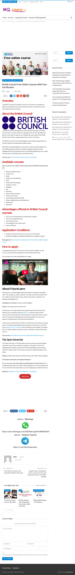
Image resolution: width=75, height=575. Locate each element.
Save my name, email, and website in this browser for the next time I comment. (25, 555)
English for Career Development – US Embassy (23, 371)
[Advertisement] (37, 36)
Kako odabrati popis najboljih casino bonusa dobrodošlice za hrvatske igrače (62, 83)
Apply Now (25, 376)
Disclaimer (16, 568)
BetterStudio (69, 572)
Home (20, 1)
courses (25, 1)
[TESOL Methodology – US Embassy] (39, 493)
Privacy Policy (6, 568)
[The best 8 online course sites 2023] (10, 493)
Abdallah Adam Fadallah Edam (63, 117)
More (41, 1)
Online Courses (17, 80)
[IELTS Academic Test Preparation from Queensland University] (25, 493)
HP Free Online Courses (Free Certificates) (23, 157)
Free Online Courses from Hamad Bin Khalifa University (27, 335)
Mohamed (57, 132)
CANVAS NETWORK (39, 490)
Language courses (34, 1)
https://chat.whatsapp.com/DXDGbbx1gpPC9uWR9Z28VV (25, 432)
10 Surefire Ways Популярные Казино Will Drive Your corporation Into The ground (61, 91)
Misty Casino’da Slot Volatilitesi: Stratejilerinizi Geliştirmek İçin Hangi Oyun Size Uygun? (61, 75)
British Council (7, 80)
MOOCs (25, 312)
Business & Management (37, 17)
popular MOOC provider (12, 327)
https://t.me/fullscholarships (25, 447)
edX (20, 490)
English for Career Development (60, 119)
